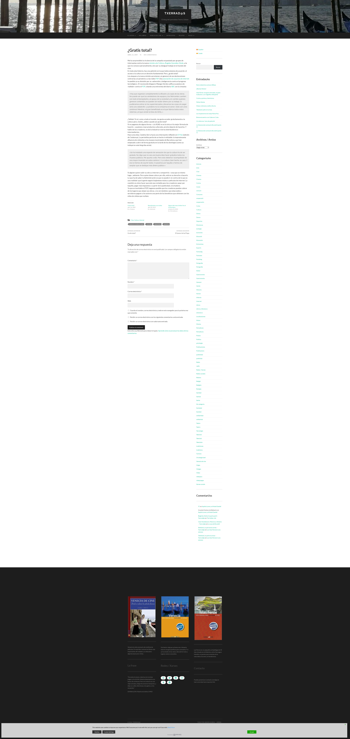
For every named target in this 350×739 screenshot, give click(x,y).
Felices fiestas (200, 102)
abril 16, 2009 (133, 55)
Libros (198, 305)
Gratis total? (131, 205)
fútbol (198, 271)
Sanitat (198, 396)
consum (198, 190)
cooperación (200, 202)
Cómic (198, 187)
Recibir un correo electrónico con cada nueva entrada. (149, 321)
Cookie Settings (109, 732)
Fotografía (199, 263)
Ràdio (198, 362)
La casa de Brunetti (214, 524)
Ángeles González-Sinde (174, 63)
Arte (197, 168)
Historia (198, 290)
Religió (198, 381)
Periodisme (199, 328)
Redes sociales (200, 374)
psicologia (199, 343)
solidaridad (199, 415)
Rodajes (198, 389)
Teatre (198, 423)
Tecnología (199, 431)
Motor (198, 320)
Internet (141, 220)
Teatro (198, 427)
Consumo (199, 194)
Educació (199, 236)
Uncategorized (201, 457)
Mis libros (142, 35)
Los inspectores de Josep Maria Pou (207, 113)
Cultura (136, 220)
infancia (198, 297)
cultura (149, 224)
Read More (171, 727)
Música (198, 324)
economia (199, 232)
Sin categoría (200, 404)
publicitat (199, 358)
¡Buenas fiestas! (201, 89)
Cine (132, 220)
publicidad (199, 354)
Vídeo (198, 473)
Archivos (199, 145)
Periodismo (200, 332)
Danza (198, 217)
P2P (157, 79)
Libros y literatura (201, 309)
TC (141, 55)
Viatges (198, 469)
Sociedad (199, 408)
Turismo (198, 454)
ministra (166, 224)
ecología (199, 229)
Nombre (131, 282)
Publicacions (200, 351)
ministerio (157, 224)
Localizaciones (200, 316)
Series (198, 400)
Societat (198, 412)
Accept (252, 732)
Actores (198, 164)
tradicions (199, 450)
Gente (198, 286)
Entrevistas (170, 35)
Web (129, 301)
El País (180, 135)
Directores (199, 225)
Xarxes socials (200, 484)
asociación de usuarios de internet (176, 79)
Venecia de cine (155, 35)
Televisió (199, 434)
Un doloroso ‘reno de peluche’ (205, 121)
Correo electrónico (135, 291)
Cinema (198, 175)
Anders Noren (209, 722)
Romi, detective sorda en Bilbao (206, 85)
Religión (198, 385)
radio (198, 366)
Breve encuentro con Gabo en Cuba (207, 117)
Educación (199, 240)
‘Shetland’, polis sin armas (204, 110)
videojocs (199, 476)
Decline (97, 732)
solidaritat (199, 419)
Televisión (199, 442)
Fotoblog (199, 259)
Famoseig (199, 251)
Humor (198, 293)
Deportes (199, 221)
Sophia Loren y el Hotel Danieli (211, 506)
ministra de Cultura (156, 63)
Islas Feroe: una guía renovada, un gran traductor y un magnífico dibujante (208, 93)
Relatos (181, 35)
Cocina (198, 183)
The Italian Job (211, 518)
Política (198, 339)
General (198, 282)
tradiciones (199, 446)
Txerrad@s (175, 13)
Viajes (190, 35)
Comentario (132, 260)
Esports (198, 248)
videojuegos (200, 480)
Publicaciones (200, 347)
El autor (131, 35)
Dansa (198, 213)
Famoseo (199, 255)
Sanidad (198, 393)
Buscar (198, 63)
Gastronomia (200, 274)
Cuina (198, 206)
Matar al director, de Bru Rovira (206, 106)
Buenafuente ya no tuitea (155, 205)
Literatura (199, 312)
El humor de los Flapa (182, 232)
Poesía (198, 335)
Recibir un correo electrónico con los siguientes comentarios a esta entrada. (156, 317)
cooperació (199, 198)
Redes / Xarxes (201, 370)
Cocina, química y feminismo (205, 98)
